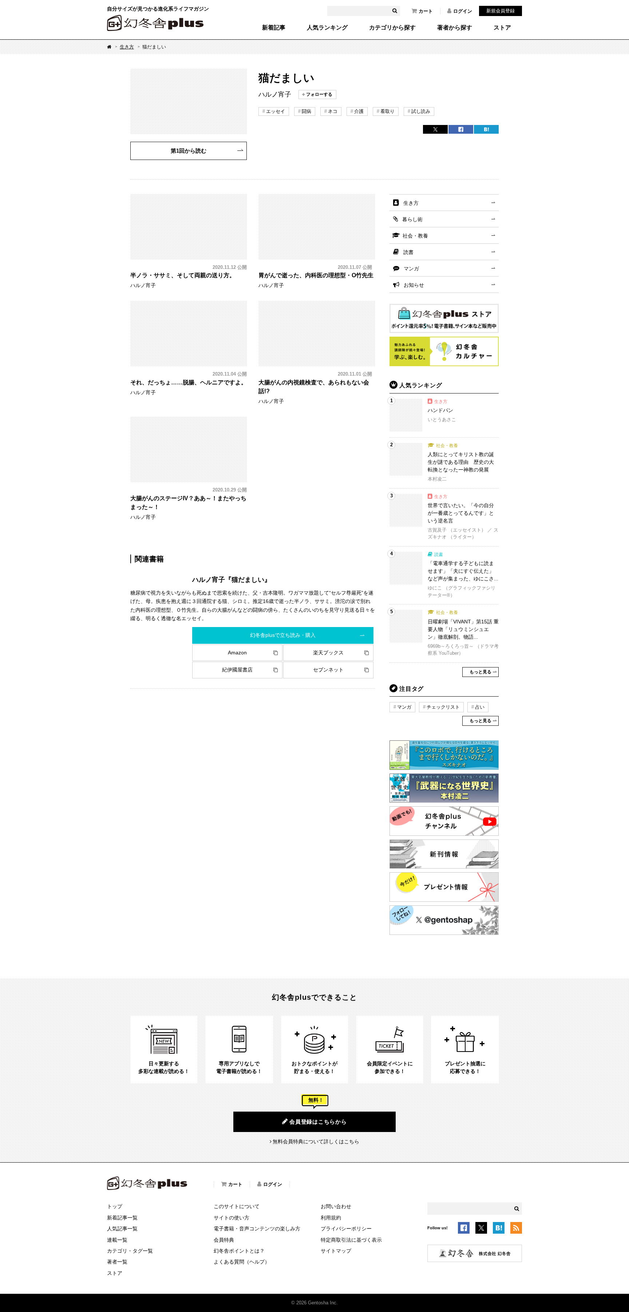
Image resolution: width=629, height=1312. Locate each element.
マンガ (411, 268)
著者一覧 (117, 1262)
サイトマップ (336, 1251)
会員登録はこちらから (318, 1122)
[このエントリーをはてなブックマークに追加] (499, 1229)
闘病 (306, 111)
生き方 (127, 47)
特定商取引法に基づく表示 (351, 1240)
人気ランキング (327, 28)
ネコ (332, 111)
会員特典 (224, 1240)
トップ (114, 1206)
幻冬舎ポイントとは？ (239, 1251)
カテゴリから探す (392, 28)
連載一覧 (117, 1240)
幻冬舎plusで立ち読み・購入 (283, 635)
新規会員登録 (500, 10)
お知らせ (414, 285)
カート (426, 11)
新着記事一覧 (122, 1218)
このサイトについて (237, 1206)
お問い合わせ (336, 1206)
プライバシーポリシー (346, 1228)
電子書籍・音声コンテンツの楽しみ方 (257, 1228)
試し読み (420, 111)
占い (479, 707)
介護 (359, 111)
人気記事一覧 (122, 1228)
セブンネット (328, 670)
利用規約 (331, 1218)
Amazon (237, 652)
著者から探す (454, 28)
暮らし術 (412, 219)
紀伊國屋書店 (237, 670)
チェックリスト (443, 707)
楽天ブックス (328, 652)
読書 (408, 252)
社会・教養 (415, 236)
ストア (502, 28)
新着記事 (273, 28)
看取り (387, 111)
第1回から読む (188, 151)
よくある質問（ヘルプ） (242, 1262)
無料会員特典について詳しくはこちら (316, 1141)
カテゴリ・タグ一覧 (130, 1251)
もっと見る (480, 671)
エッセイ (275, 111)
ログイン (462, 11)
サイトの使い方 (231, 1218)
